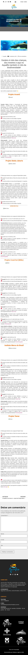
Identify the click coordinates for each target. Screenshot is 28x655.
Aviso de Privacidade (14, 649)
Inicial (21, 1)
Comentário (4, 515)
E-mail (2, 539)
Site (2, 545)
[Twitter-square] (9, 2)
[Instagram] (7, 2)
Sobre (25, 1)
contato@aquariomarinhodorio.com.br (10, 604)
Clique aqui (13, 137)
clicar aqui (5, 486)
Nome (2, 533)
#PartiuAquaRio (8, 157)
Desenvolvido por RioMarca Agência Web (14, 652)
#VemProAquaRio (4, 256)
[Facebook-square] (3, 2)
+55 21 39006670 (5, 600)
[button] (15, 2)
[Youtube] (10, 2)
